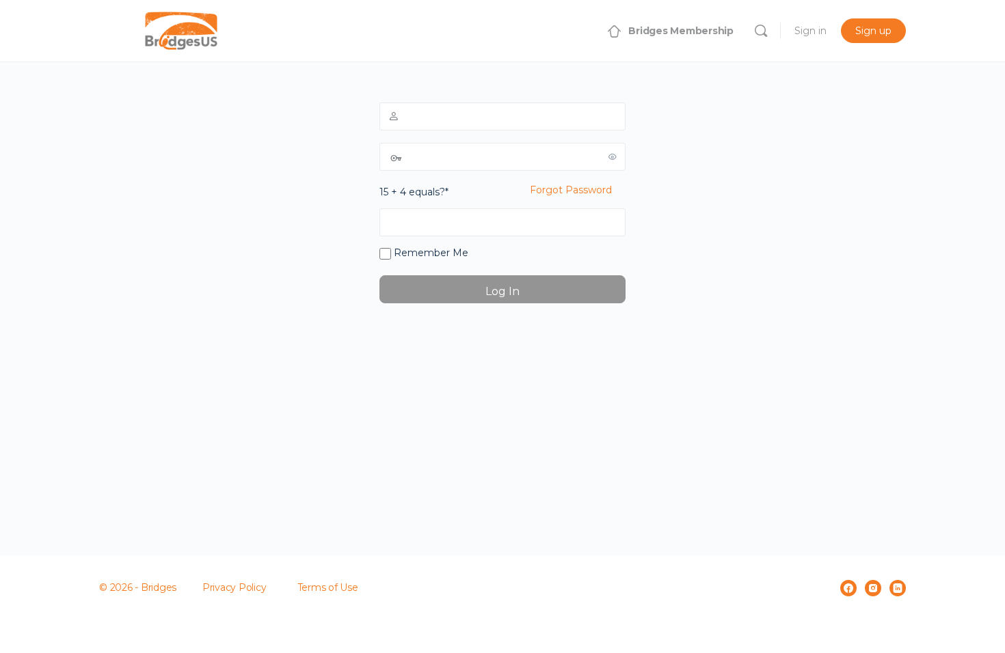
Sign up (873, 31)
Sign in (810, 31)
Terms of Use (327, 587)
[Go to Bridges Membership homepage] (181, 29)
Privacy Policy (234, 587)
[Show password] (613, 156)
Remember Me (429, 253)
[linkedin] (897, 588)
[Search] (761, 31)
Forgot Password (571, 190)
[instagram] (873, 588)
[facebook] (848, 588)
